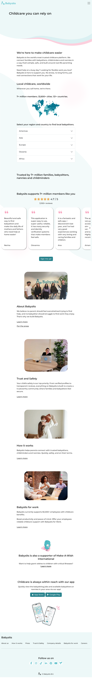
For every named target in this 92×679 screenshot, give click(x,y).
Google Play (54, 595)
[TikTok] (41, 663)
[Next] (90, 228)
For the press (23, 326)
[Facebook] (31, 663)
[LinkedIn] (46, 663)
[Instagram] (36, 663)
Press (27, 643)
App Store (38, 595)
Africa (21, 159)
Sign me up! (46, 259)
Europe (22, 145)
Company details (54, 643)
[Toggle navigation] (89, 3)
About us (5, 643)
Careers (84, 643)
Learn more (22, 322)
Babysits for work (71, 643)
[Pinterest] (51, 663)
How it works (17, 643)
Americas (23, 131)
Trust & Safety (38, 643)
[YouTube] (56, 663)
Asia (21, 138)
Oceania (23, 152)
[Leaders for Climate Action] (61, 663)
